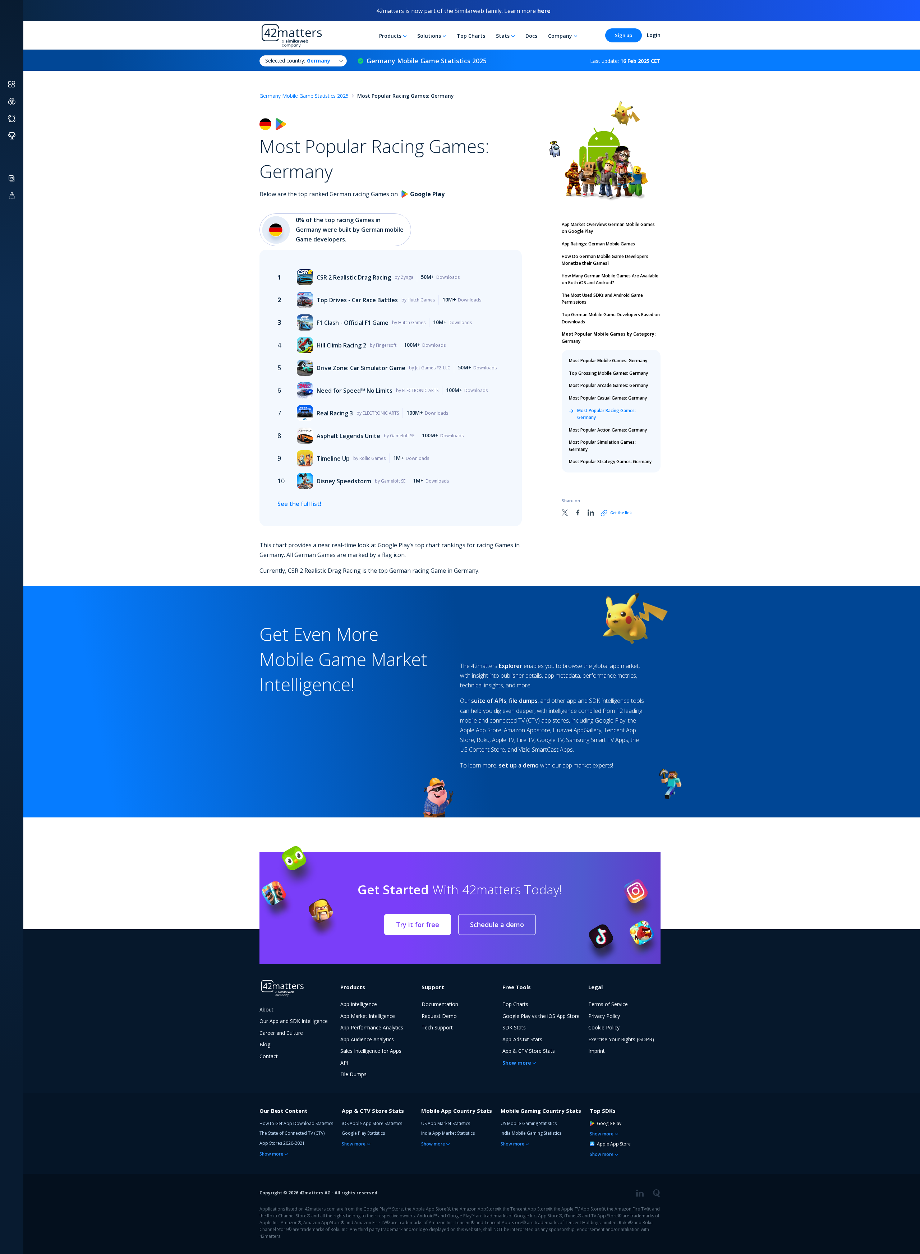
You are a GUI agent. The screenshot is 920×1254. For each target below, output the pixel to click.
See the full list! (299, 504)
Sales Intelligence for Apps (370, 1050)
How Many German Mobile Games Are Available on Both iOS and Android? (610, 279)
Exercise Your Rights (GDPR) (621, 1039)
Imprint (596, 1050)
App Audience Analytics (367, 1039)
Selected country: (297, 60)
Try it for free (417, 924)
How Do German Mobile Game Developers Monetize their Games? (605, 260)
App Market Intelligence (367, 1016)
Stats (503, 35)
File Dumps (353, 1074)
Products (390, 35)
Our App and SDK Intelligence (293, 1021)
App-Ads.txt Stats (522, 1039)
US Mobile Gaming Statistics (529, 1123)
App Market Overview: (608, 228)
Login (654, 35)
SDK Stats (514, 1027)
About (266, 1009)
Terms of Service (608, 1004)
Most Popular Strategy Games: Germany (610, 461)
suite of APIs (488, 701)
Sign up (623, 35)
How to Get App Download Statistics (296, 1123)
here (544, 11)
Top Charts (471, 35)
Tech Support (437, 1027)
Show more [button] (516, 1062)
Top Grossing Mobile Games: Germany (608, 373)
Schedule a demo (497, 924)
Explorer (510, 666)
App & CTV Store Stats (528, 1050)
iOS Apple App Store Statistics (372, 1123)
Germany (609, 337)
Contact (268, 1056)
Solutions (429, 35)
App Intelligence (358, 1004)
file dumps (523, 701)
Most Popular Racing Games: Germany (606, 413)
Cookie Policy (604, 1027)
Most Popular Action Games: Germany (608, 430)
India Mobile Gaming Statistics (531, 1133)
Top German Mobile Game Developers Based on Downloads (611, 318)
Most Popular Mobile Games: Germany (608, 361)
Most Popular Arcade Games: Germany (608, 385)
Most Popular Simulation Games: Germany (602, 445)
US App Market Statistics (445, 1123)
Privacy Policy (604, 1016)
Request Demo (439, 1016)
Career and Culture (281, 1032)
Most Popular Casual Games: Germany (608, 398)
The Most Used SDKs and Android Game (602, 298)
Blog (264, 1044)
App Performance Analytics (371, 1027)
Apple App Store (614, 1144)
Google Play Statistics (363, 1133)
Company (560, 35)
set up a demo (519, 765)
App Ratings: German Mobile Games (598, 244)
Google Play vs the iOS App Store (541, 1016)
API (344, 1062)
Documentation (440, 1004)
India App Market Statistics (448, 1133)
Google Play (609, 1123)
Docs (531, 35)
